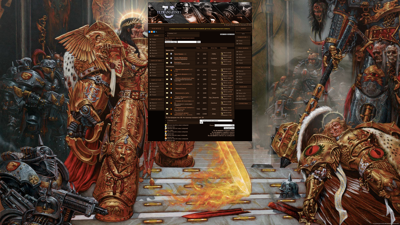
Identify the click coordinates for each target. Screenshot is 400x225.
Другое (178, 38)
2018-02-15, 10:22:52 (226, 73)
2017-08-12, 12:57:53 (226, 91)
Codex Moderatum (180, 58)
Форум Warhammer (170, 38)
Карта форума (242, 98)
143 (179, 109)
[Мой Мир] (154, 32)
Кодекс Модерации (181, 97)
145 (183, 109)
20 (187, 114)
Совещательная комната (187, 38)
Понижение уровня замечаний (181, 114)
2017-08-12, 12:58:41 (226, 87)
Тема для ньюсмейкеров (183, 84)
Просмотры (204, 48)
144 (181, 109)
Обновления (223, 48)
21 (189, 114)
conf (230, 55)
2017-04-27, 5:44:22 (226, 96)
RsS (250, 25)
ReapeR (214, 84)
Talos (230, 115)
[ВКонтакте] (149, 32)
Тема (175, 48)
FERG (214, 54)
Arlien (214, 93)
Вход (227, 25)
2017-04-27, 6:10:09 (226, 57)
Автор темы (214, 48)
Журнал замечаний (182, 69)
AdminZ (231, 76)
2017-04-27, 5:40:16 (226, 107)
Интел (214, 88)
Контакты (244, 25)
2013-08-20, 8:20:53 (226, 112)
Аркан (214, 79)
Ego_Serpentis (214, 97)
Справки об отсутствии (183, 101)
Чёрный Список (180, 88)
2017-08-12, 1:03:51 (226, 78)
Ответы (198, 48)
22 (190, 114)
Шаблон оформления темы (184, 78)
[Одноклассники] (152, 32)
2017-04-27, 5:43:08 (226, 101)
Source (214, 75)
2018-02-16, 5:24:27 (226, 69)
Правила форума (181, 74)
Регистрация (235, 25)
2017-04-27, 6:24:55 (226, 52)
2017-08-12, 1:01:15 (226, 82)
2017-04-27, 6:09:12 (226, 61)
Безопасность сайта (182, 93)
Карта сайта (242, 96)
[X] (156, 32)
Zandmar (214, 58)
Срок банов (178, 54)
